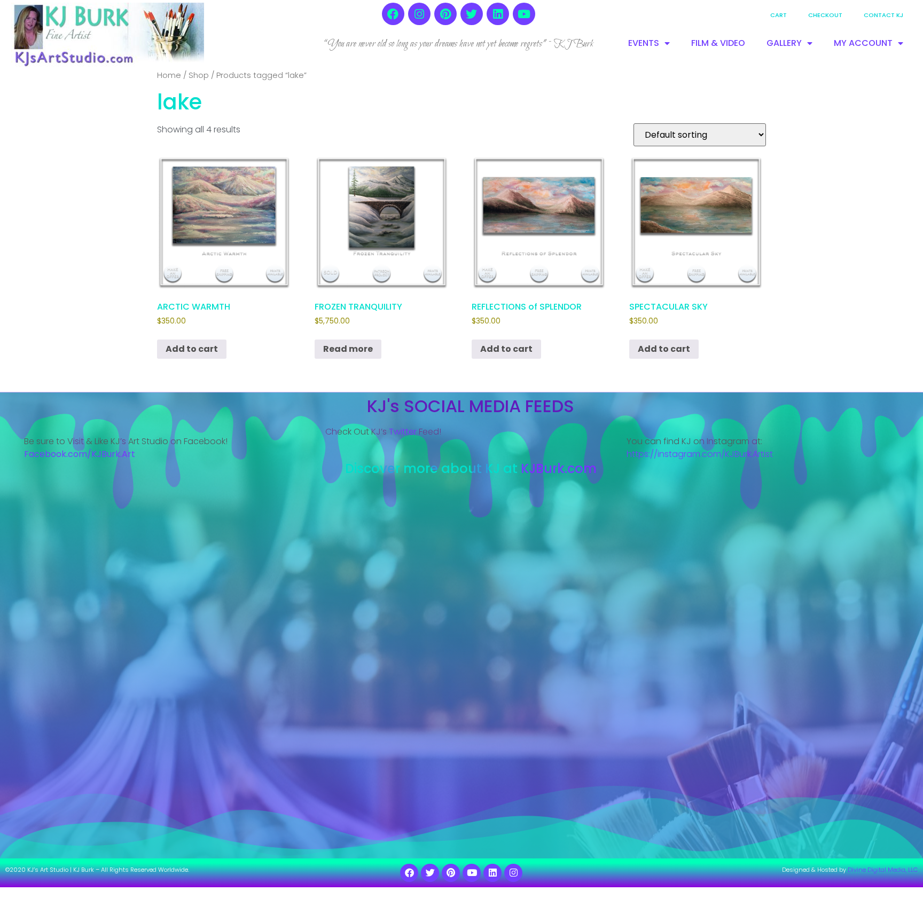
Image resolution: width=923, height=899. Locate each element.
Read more (348, 349)
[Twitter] (471, 14)
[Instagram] (419, 14)
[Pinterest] (445, 14)
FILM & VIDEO (718, 43)
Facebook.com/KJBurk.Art (80, 454)
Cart (778, 15)
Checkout (825, 15)
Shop (199, 75)
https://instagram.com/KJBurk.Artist (700, 454)
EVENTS (643, 43)
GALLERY (784, 43)
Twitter (403, 431)
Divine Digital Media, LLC (883, 869)
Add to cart (192, 349)
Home (169, 75)
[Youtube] (524, 14)
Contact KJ (883, 15)
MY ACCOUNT (863, 43)
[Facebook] (393, 14)
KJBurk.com (559, 468)
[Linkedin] (498, 14)
